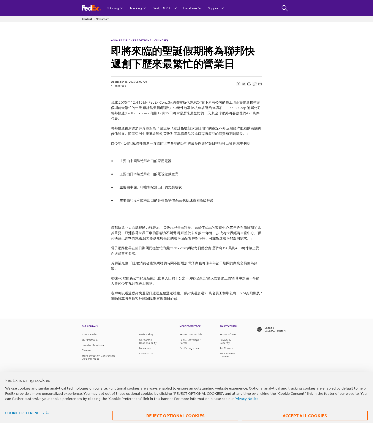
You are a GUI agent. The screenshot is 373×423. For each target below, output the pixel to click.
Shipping (113, 8)
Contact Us (146, 353)
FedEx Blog (146, 334)
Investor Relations (93, 345)
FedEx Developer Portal (190, 341)
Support (214, 8)
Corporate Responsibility (147, 341)
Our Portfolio (90, 339)
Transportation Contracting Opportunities (98, 357)
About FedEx (90, 334)
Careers (87, 350)
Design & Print (162, 8)
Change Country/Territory (275, 329)
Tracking (136, 8)
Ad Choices (226, 348)
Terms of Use (228, 334)
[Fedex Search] (284, 8)
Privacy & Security (225, 341)
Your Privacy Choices (227, 355)
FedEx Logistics (189, 348)
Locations (190, 8)
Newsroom (102, 19)
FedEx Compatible (191, 334)
